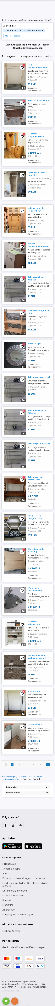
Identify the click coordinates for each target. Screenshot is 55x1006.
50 (51, 56)
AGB (4, 873)
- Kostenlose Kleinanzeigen (23, 947)
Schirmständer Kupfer (39, 100)
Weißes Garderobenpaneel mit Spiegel (39, 246)
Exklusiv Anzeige (11, 931)
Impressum (8, 909)
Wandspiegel (34, 343)
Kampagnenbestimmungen (17, 914)
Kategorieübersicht (13, 895)
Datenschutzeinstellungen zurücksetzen (24, 878)
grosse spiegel (35, 724)
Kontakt (6, 900)
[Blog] (20, 825)
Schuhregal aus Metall (39, 377)
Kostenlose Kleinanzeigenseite (33, 987)
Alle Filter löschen (12, 36)
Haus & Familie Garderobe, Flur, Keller (23, 30)
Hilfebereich (9, 863)
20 (46, 56)
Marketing (7, 904)
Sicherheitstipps (11, 868)
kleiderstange (35, 691)
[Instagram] (13, 825)
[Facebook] (5, 825)
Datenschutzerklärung (14, 890)
